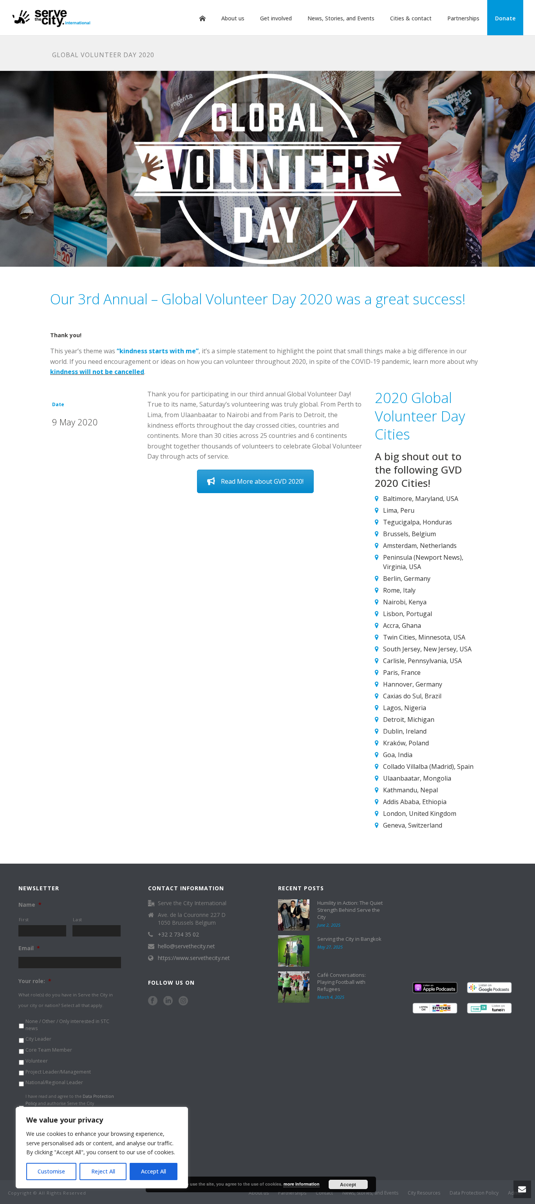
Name (30, 904)
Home (202, 18)
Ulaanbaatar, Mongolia (417, 778)
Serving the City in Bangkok (349, 938)
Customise (51, 1171)
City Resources (424, 1193)
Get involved (276, 18)
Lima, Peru (398, 510)
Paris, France (402, 672)
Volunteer (36, 1061)
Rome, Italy (399, 590)
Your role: (34, 981)
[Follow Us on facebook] (152, 1001)
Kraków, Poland (406, 743)
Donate (505, 18)
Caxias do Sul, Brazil (412, 696)
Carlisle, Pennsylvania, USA (422, 660)
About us (232, 18)
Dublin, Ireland (405, 731)
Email (29, 948)
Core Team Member (48, 1050)
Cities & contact (411, 18)
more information (302, 1184)
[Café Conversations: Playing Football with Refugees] (293, 987)
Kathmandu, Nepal (410, 790)
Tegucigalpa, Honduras (417, 522)
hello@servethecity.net (186, 946)
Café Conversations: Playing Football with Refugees (341, 981)
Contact (324, 1193)
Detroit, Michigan (408, 719)
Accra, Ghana (402, 625)
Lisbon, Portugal (407, 613)
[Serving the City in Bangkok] (293, 951)
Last (77, 919)
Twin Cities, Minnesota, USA (424, 637)
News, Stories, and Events (340, 18)
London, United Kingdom (419, 813)
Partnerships (463, 18)
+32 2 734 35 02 (178, 934)
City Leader (38, 1039)
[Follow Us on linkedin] (168, 1001)
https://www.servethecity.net (194, 958)
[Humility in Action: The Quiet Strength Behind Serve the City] (293, 915)
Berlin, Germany (406, 578)
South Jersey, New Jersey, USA (427, 649)
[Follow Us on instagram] (183, 1001)
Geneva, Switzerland (412, 825)
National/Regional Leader (54, 1082)
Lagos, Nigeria (404, 707)
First (24, 919)
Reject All (103, 1171)
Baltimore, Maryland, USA (420, 498)
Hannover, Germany (412, 684)
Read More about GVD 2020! (262, 481)
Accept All (153, 1171)
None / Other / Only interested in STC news (67, 1025)
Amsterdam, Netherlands (420, 545)
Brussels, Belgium (409, 534)
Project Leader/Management (58, 1071)
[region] (102, 1147)
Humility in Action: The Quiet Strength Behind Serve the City (350, 909)
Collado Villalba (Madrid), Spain (428, 766)
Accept (348, 1184)
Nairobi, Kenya (405, 602)
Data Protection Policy (474, 1193)
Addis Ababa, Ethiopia (414, 801)
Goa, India (397, 754)
